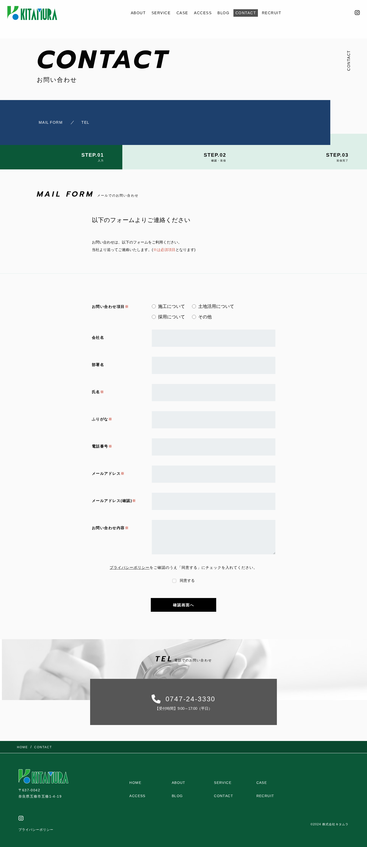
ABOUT (138, 13)
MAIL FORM (51, 122)
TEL (85, 122)
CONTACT (245, 13)
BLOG (223, 13)
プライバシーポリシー (130, 567)
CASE (182, 13)
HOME (135, 783)
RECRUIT (271, 13)
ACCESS (203, 13)
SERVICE (161, 13)
